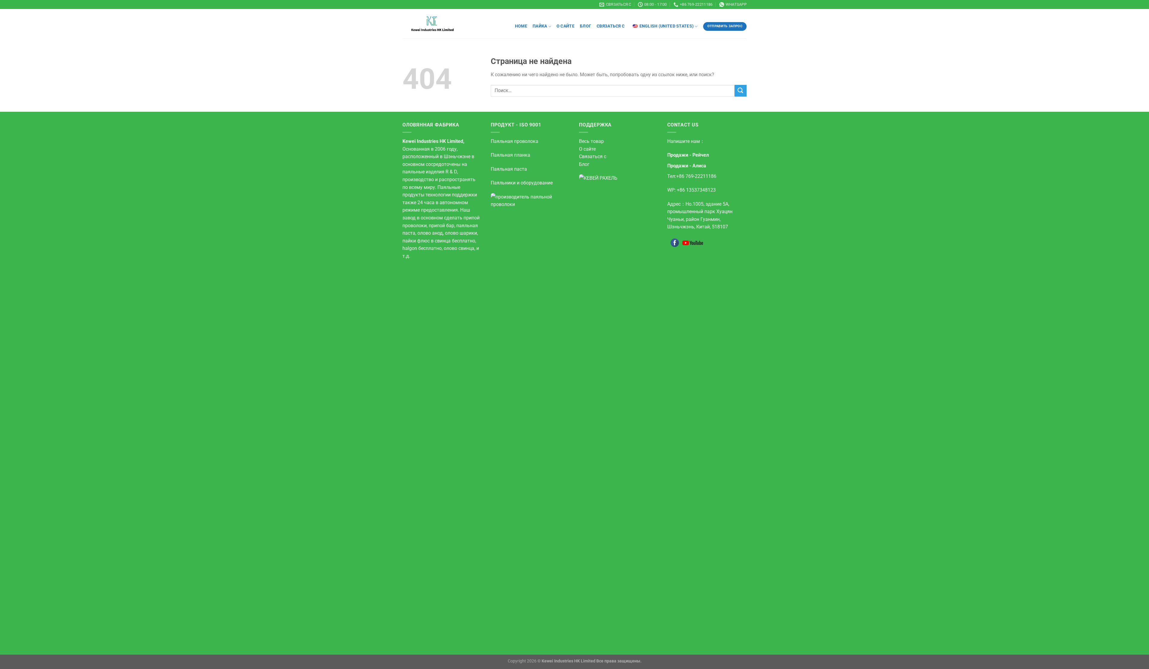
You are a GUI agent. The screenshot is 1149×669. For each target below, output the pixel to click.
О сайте (565, 26)
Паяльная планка (510, 155)
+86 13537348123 (696, 190)
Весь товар (591, 141)
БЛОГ (585, 26)
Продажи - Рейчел (688, 155)
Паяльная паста (509, 169)
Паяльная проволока (514, 141)
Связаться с (611, 26)
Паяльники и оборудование (522, 183)
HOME (521, 26)
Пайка (540, 26)
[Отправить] (741, 91)
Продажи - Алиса (686, 166)
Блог (584, 164)
